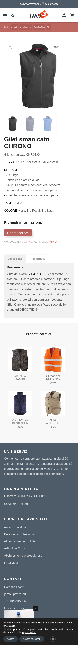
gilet (39, 242)
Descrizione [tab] (15, 258)
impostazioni (29, 632)
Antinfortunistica (15, 527)
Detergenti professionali (20, 534)
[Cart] (72, 15)
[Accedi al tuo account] (64, 15)
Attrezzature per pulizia (20, 541)
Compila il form (14, 587)
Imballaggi (11, 562)
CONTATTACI (31, 4)
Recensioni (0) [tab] (38, 258)
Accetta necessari (31, 639)
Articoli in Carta (14, 548)
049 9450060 (51, 4)
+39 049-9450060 (15, 601)
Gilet (31, 242)
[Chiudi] (35, 608)
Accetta (10, 639)
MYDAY (53, 242)
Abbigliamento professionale (23, 555)
